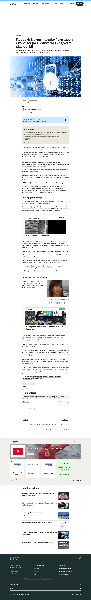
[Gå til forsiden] (13, 4)
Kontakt (12, 588)
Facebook (37, 568)
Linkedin (36, 571)
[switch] (66, 120)
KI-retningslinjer (63, 574)
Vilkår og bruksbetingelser (66, 571)
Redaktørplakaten (46, 579)
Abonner (79, 3)
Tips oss (77, 558)
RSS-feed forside (39, 565)
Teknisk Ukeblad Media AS (22, 594)
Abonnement (14, 584)
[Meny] (86, 4)
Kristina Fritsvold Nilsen (17, 567)
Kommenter (34, 102)
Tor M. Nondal (14, 573)
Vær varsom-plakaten (32, 579)
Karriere (18, 35)
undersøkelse (26, 361)
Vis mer (26, 141)
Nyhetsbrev (62, 565)
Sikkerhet (32, 383)
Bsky (35, 574)
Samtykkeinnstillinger (65, 568)
